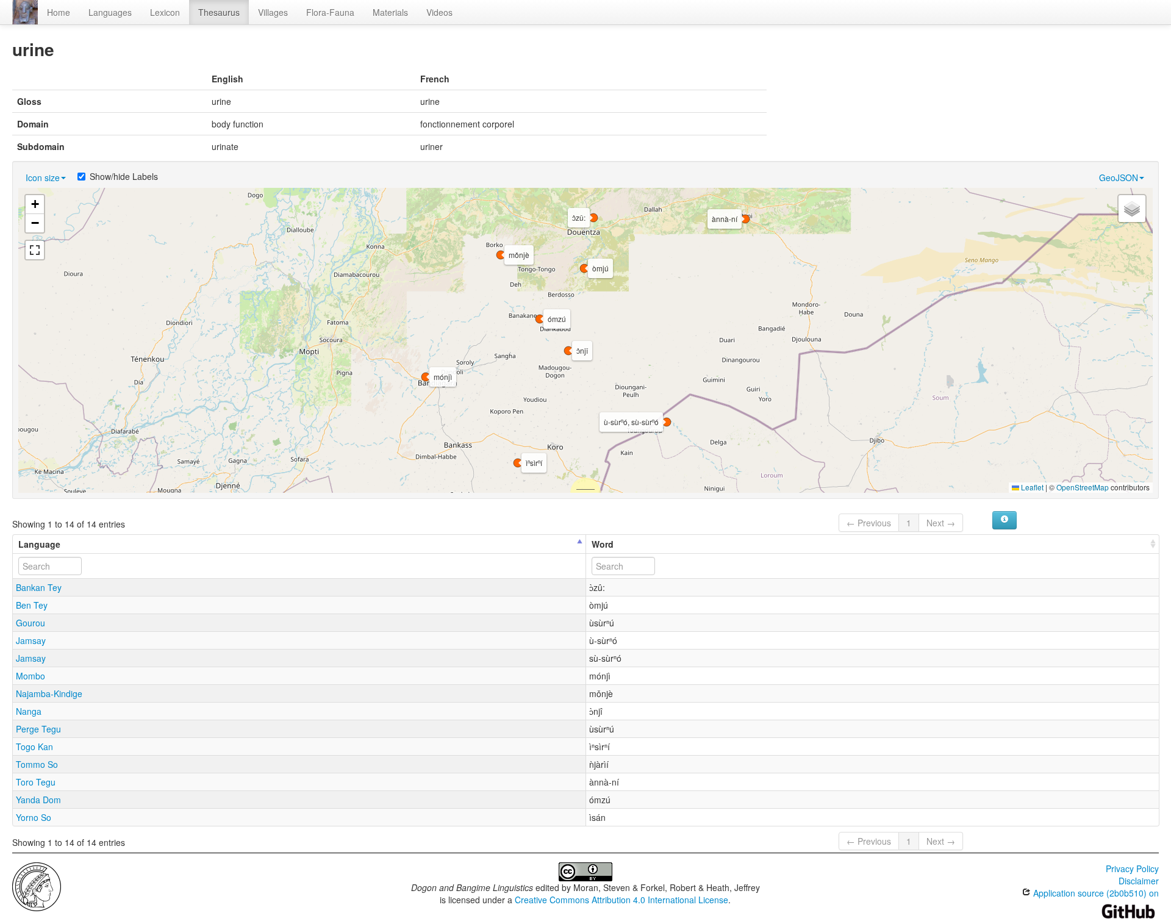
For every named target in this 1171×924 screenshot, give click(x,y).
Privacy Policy (1132, 868)
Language (39, 544)
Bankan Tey (39, 587)
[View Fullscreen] (35, 250)
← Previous (869, 523)
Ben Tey (32, 605)
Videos (439, 12)
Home (58, 12)
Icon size (43, 177)
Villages (273, 12)
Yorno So (33, 817)
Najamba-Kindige (49, 693)
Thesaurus (219, 12)
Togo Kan (34, 746)
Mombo (30, 676)
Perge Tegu (38, 729)
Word (603, 544)
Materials (390, 12)
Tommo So (37, 764)
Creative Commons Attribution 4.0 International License (621, 900)
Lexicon (165, 12)
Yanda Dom (38, 799)
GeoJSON (1118, 177)
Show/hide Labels (124, 176)
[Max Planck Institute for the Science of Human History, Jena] (36, 885)
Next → (940, 523)
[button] (540, 319)
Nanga (28, 711)
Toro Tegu (36, 782)
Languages (110, 12)
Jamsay (31, 640)
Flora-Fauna (330, 12)
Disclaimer (1139, 881)
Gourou (30, 623)
